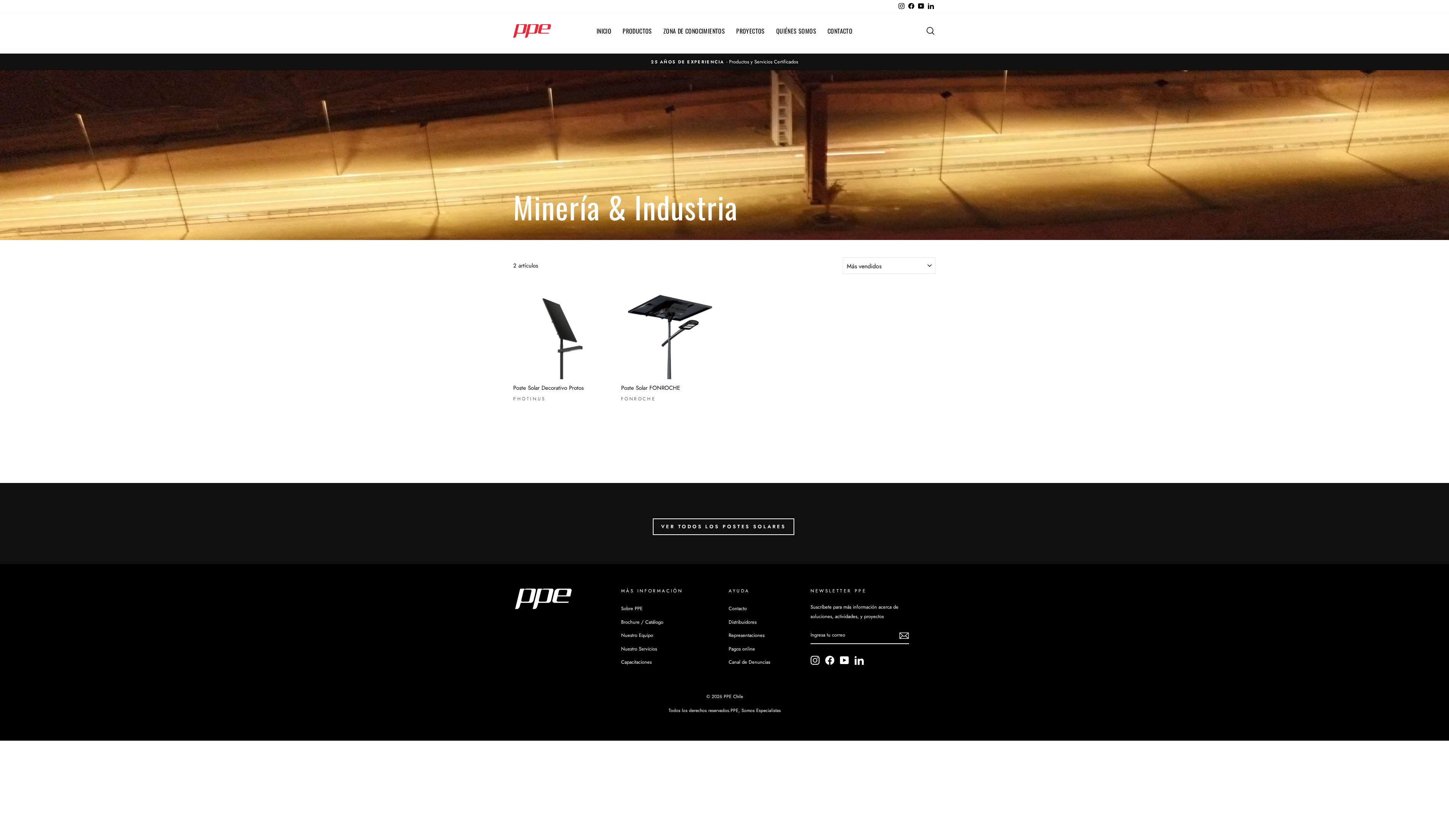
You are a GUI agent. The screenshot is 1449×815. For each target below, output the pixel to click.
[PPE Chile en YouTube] (844, 660)
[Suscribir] (904, 635)
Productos (637, 30)
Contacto (840, 30)
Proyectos (750, 30)
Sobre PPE (632, 608)
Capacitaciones (636, 662)
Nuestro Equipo (637, 635)
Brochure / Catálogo (642, 622)
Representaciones (746, 635)
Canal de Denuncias (749, 662)
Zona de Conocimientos (694, 30)
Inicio (604, 30)
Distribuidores (743, 622)
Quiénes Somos (796, 30)
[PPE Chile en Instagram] (815, 660)
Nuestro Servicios (639, 648)
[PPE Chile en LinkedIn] (859, 660)
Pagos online (742, 648)
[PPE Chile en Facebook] (829, 660)
